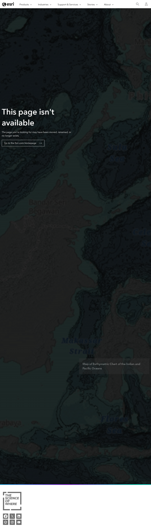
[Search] (137, 4)
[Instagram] (12, 522)
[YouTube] (19, 522)
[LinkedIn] (19, 516)
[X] (12, 516)
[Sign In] (146, 4)
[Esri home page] (8, 4)
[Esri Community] (5, 522)
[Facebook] (5, 516)
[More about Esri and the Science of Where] (12, 501)
